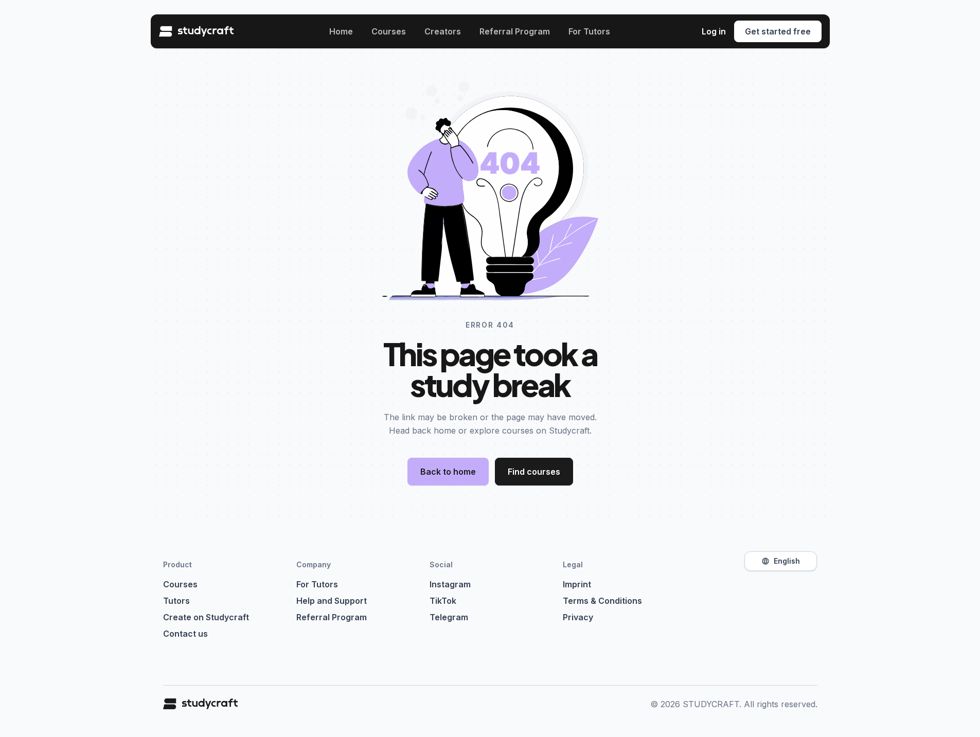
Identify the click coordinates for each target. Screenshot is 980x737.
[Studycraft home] (198, 31)
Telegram (449, 617)
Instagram (450, 584)
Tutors (176, 601)
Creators (442, 31)
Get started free (778, 31)
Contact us (185, 633)
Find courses (534, 471)
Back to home (448, 471)
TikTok (443, 601)
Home (341, 31)
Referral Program (514, 31)
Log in (714, 31)
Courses (388, 31)
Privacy (578, 617)
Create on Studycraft (206, 617)
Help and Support (331, 601)
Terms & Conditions (602, 601)
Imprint (577, 584)
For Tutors (589, 31)
